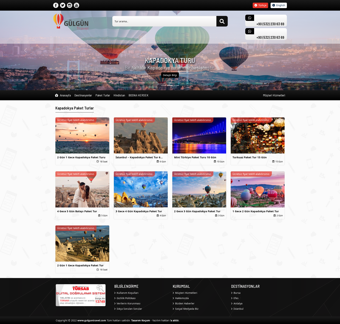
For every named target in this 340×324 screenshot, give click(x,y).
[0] (163, 85)
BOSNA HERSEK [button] (138, 95)
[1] (170, 85)
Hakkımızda (181, 298)
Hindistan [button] (119, 95)
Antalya (237, 303)
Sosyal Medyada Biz (186, 308)
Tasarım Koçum (140, 320)
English (280, 5)
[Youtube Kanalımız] (76, 5)
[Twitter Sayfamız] (62, 5)
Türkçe (262, 5)
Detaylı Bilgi (170, 75)
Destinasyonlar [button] (83, 95)
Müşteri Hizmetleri (274, 95)
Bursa (236, 292)
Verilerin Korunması (128, 303)
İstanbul (238, 308)
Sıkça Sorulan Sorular (129, 308)
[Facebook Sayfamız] (55, 5)
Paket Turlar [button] (102, 95)
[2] (176, 85)
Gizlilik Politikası (126, 298)
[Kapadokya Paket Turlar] (71, 21)
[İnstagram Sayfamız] (69, 5)
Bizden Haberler (184, 303)
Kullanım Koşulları (127, 292)
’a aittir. (174, 320)
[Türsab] (81, 295)
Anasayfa (65, 95)
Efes (236, 298)
